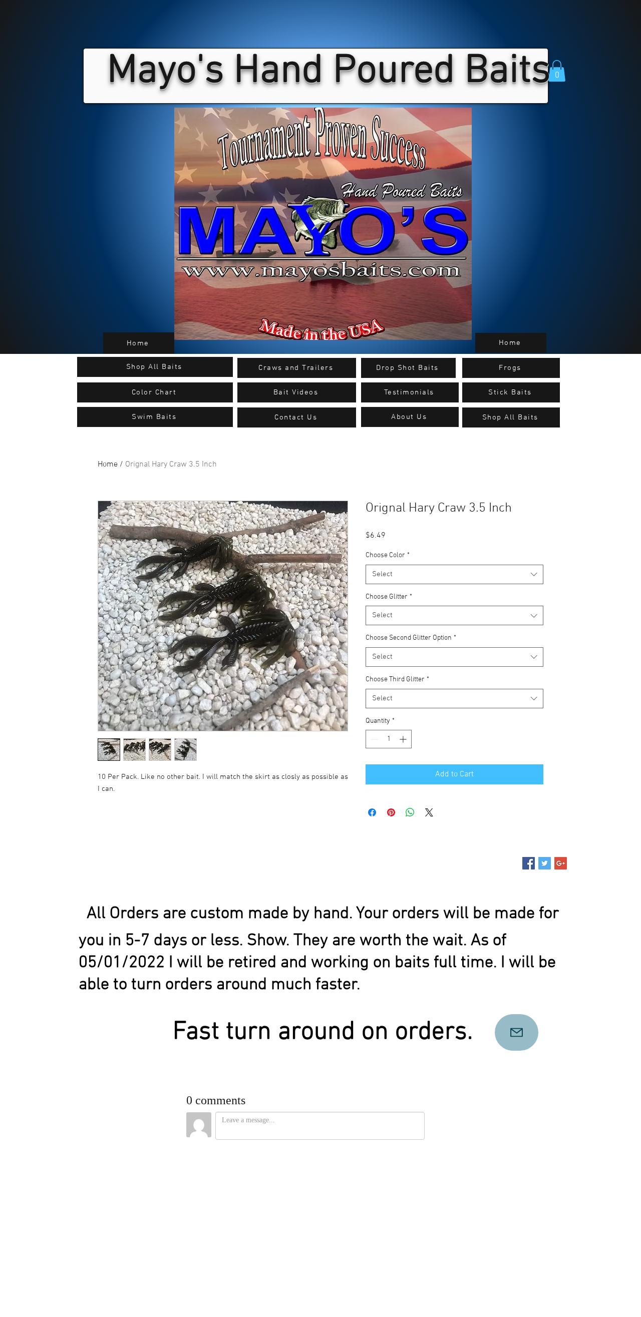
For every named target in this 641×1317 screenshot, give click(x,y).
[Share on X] (429, 812)
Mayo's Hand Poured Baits (328, 72)
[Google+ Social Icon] (560, 863)
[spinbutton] (389, 739)
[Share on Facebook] (372, 812)
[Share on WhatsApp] (410, 812)
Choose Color (388, 555)
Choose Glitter (389, 597)
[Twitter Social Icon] (544, 863)
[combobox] (454, 574)
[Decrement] (373, 739)
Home (108, 465)
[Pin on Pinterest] (391, 812)
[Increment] (404, 739)
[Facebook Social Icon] (528, 863)
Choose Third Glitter (397, 679)
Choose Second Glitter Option (411, 638)
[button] (557, 71)
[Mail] (516, 1032)
